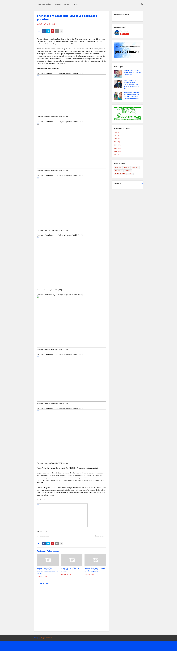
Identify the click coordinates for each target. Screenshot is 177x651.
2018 (117, 151)
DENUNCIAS (118, 171)
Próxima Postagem (99, 536)
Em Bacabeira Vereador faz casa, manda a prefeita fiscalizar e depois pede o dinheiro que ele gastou (132, 95)
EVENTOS (128, 171)
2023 (116, 135)
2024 (117, 132)
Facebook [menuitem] (67, 4)
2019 (117, 148)
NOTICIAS (118, 167)
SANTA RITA (135, 167)
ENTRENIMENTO (120, 174)
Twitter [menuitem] (75, 4)
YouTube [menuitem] (57, 4)
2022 (117, 139)
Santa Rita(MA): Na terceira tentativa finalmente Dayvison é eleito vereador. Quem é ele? (131, 84)
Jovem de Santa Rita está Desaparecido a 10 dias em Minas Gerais (132, 72)
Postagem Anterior (43, 536)
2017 (117, 154)
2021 (117, 142)
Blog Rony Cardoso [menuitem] (44, 4)
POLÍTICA (126, 167)
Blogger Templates (46, 638)
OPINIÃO (130, 174)
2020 (117, 145)
